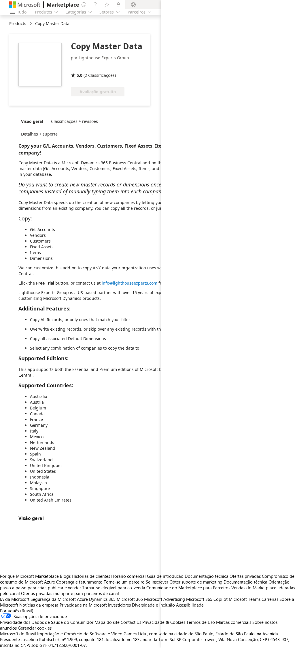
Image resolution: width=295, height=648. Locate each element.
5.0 (79, 75)
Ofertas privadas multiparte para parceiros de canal (70, 593)
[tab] (33, 121)
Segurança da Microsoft (53, 599)
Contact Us (131, 622)
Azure (82, 599)
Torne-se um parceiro (124, 582)
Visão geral (32, 121)
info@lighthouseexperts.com (129, 283)
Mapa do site (107, 622)
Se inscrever (157, 582)
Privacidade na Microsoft (83, 605)
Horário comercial (128, 576)
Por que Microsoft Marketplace (29, 576)
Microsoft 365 (130, 599)
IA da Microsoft (14, 599)
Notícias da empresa (38, 605)
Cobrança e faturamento (79, 582)
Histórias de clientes (91, 576)
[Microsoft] (24, 4)
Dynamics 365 (102, 599)
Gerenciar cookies (35, 628)
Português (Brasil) (16, 610)
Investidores (119, 605)
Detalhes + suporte (39, 134)
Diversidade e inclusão (153, 605)
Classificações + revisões (74, 121)
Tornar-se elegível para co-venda (113, 587)
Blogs (65, 576)
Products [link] (17, 23)
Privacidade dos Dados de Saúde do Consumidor (46, 622)
